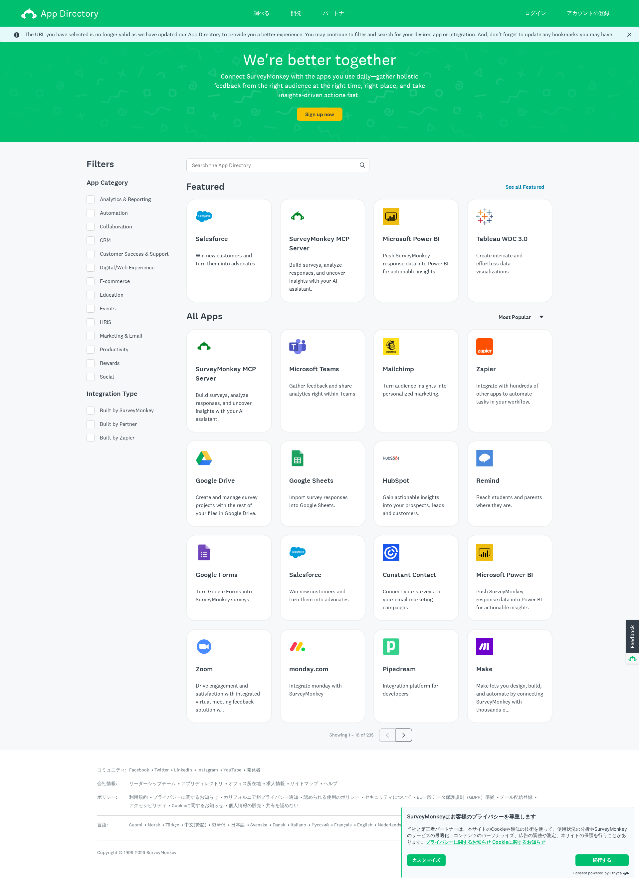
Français (343, 825)
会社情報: (107, 783)
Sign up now (319, 114)
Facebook (139, 770)
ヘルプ (330, 783)
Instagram (207, 770)
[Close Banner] (629, 34)
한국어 (219, 825)
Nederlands (389, 825)
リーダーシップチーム (152, 783)
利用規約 (138, 797)
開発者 (254, 770)
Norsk (154, 825)
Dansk (279, 825)
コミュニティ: (111, 770)
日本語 (238, 825)
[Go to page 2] (404, 735)
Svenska (258, 825)
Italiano (298, 825)
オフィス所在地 (244, 783)
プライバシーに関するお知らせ (458, 842)
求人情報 (275, 783)
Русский (320, 825)
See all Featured (525, 186)
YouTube (232, 770)
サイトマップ (304, 783)
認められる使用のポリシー (331, 797)
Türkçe (172, 825)
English (364, 825)
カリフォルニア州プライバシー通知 (261, 797)
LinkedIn (183, 770)
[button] (631, 642)
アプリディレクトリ (202, 783)
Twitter (161, 770)
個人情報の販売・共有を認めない (264, 805)
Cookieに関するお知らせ (518, 842)
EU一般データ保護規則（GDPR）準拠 (456, 797)
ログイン (535, 13)
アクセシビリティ (147, 805)
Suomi (135, 825)
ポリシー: (107, 797)
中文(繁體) (195, 825)
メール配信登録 (516, 797)
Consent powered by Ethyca (597, 873)
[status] (319, 34)
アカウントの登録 (588, 13)
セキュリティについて (388, 797)
